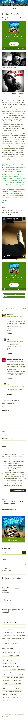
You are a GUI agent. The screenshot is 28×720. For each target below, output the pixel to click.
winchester (15, 697)
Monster (16, 677)
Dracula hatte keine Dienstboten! (14, 629)
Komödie (5, 669)
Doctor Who (6, 661)
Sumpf (5, 691)
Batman (5, 655)
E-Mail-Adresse (7, 439)
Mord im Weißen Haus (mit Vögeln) (15, 632)
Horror (14, 663)
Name (4, 431)
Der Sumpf (8, 2)
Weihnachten (6, 697)
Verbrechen (12, 694)
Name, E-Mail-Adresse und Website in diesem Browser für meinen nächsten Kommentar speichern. (13, 456)
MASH (21, 675)
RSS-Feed (5, 565)
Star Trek (18, 689)
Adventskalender (7, 652)
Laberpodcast (6, 675)
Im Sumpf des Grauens (9, 666)
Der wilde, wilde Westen (12, 643)
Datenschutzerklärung (7, 714)
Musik (22, 677)
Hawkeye (22, 661)
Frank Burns (14, 661)
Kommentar (6, 410)
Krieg (9, 672)
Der (11, 214)
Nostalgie (14, 680)
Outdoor (21, 680)
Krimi (14, 672)
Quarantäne (18, 683)
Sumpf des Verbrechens (15, 691)
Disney (14, 658)
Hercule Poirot (7, 663)
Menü (14, 8)
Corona (17, 655)
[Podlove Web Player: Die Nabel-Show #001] (14, 35)
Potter (11, 683)
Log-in (4, 559)
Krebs (4, 672)
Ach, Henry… (22, 626)
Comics (11, 655)
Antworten (9, 333)
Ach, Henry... (6, 600)
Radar (4, 686)
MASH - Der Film (7, 677)
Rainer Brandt (11, 686)
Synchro (5, 694)
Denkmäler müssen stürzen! (12, 578)
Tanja (3, 635)
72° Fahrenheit (7, 568)
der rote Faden (7, 658)
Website (4, 446)
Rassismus (20, 686)
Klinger (19, 666)
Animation (17, 652)
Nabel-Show (6, 680)
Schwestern (11, 689)
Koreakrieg (13, 669)
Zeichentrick (6, 700)
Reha (4, 689)
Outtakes (5, 683)
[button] (8, 294)
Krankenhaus (21, 669)
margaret (14, 675)
